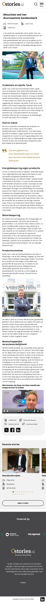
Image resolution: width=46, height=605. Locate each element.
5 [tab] (21, 491)
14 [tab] (19, 494)
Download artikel (31, 424)
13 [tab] (17, 494)
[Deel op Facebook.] (12, 430)
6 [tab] (23, 491)
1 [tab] (13, 491)
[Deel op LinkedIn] (18, 430)
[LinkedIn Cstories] (42, 599)
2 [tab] (15, 491)
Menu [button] (42, 6)
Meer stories (23, 503)
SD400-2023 (11, 28)
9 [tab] (30, 491)
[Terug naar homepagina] (13, 3)
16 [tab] (23, 494)
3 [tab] (17, 491)
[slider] (12, 411)
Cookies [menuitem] (23, 583)
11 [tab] (13, 494)
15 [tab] (21, 494)
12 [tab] (15, 494)
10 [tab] (32, 491)
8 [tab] (28, 491)
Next (44, 534)
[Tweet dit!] (6, 430)
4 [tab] (19, 491)
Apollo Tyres (29, 24)
